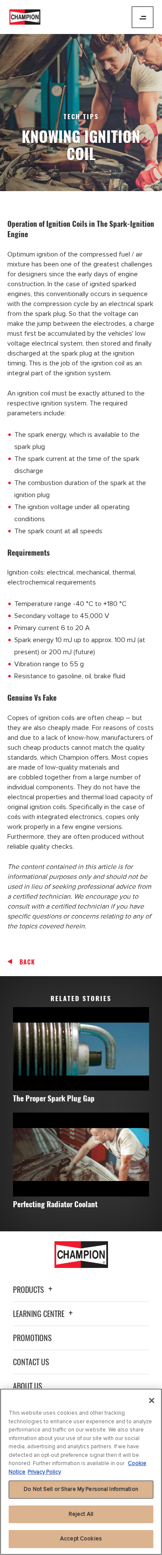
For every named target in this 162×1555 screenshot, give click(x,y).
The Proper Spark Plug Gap (54, 1098)
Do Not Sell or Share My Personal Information (81, 1489)
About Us (27, 1385)
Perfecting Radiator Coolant (55, 1204)
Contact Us (31, 1361)
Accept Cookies (81, 1538)
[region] (81, 1471)
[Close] (151, 1400)
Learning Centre (39, 1313)
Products (29, 1289)
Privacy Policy (44, 1471)
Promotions (32, 1337)
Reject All (81, 1514)
